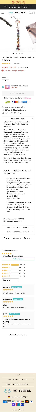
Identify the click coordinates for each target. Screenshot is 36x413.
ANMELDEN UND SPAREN (17, 384)
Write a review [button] (18, 259)
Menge (5, 77)
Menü (17, 375)
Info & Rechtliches (17, 380)
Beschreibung (18, 118)
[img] (18, 290)
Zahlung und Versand (18, 228)
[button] (6, 64)
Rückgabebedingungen (18, 232)
